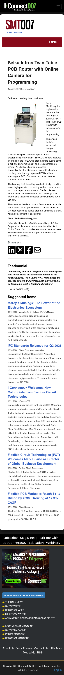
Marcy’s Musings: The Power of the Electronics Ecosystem (34, 305)
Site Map (56, 648)
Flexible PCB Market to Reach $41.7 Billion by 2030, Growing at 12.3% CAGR (34, 498)
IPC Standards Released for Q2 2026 (34, 345)
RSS (40, 652)
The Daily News (14, 602)
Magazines (27, 538)
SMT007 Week (13, 606)
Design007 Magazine (17, 638)
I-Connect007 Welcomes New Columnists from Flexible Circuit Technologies (32, 392)
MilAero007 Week (15, 614)
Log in (58, 670)
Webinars (53, 543)
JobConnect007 (15, 543)
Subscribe (10, 538)
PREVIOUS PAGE (14, 32)
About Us (8, 648)
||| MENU (53, 42)
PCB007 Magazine (15, 634)
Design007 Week (14, 610)
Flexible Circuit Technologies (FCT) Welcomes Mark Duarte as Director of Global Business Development (34, 459)
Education (36, 543)
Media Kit (29, 652)
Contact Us (41, 648)
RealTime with (48, 538)
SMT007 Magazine (15, 630)
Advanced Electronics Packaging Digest (30, 618)
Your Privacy (24, 648)
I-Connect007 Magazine (19, 626)
